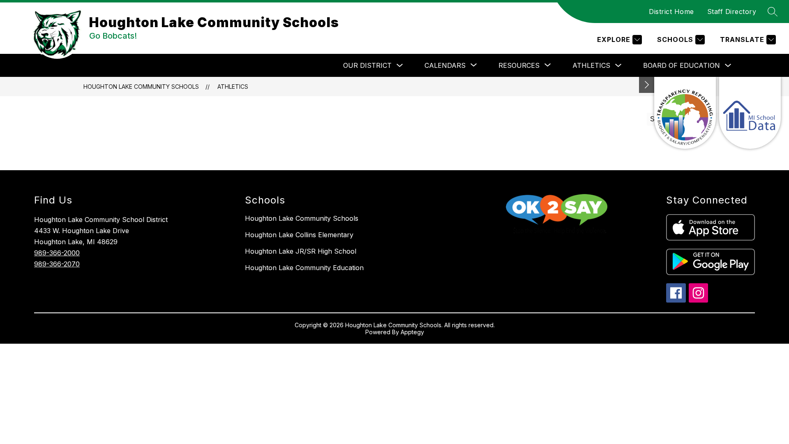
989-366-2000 (57, 253)
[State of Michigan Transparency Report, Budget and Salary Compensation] (685, 113)
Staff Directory (732, 11)
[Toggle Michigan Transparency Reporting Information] (647, 85)
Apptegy (412, 331)
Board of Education (681, 65)
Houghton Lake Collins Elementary (299, 235)
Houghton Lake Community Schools (141, 86)
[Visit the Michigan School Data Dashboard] (750, 113)
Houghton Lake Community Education (304, 268)
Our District (367, 65)
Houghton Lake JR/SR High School (300, 251)
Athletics (591, 65)
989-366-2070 (57, 264)
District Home (671, 11)
